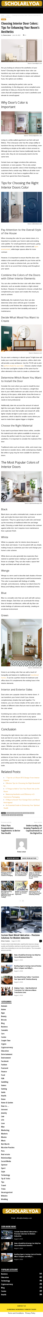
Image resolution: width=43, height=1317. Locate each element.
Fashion (4, 1064)
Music (3, 1140)
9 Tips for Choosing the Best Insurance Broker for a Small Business (21, 874)
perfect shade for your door (14, 366)
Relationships (6, 1158)
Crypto (3, 1044)
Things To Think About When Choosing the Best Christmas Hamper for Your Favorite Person (35, 875)
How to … (5, 1106)
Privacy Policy (30, 1313)
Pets (3, 1151)
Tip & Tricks (5, 1178)
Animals (4, 1006)
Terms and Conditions (16, 1313)
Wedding (4, 1199)
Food (3, 1075)
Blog (3, 1023)
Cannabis (4, 1030)
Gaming (4, 1089)
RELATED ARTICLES (13, 858)
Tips (2, 1182)
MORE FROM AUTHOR (29, 858)
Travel (3, 1185)
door (31, 813)
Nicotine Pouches (7, 1147)
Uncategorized (6, 1192)
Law (2, 1116)
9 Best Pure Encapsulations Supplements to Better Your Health (10, 829)
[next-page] (23, 901)
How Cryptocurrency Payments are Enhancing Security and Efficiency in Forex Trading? (7, 894)
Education (5, 1051)
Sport (3, 1168)
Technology (5, 1175)
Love (3, 1123)
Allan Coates (5, 941)
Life (2, 1120)
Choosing (19, 813)
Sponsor (4, 1164)
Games (3, 1085)
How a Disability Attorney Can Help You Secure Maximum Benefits (27, 956)
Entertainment (6, 1054)
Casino (3, 1037)
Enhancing (5, 815)
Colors (26, 813)
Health (3, 1095)
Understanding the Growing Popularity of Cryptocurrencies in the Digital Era (33, 829)
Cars (2, 1033)
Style (3, 1171)
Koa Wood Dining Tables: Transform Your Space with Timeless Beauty (26, 978)
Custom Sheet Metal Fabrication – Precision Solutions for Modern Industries (20, 936)
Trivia (3, 1189)
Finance (4, 1071)
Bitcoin (4, 1020)
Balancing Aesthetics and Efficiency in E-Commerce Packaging (7, 874)
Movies (4, 1137)
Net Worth (5, 1144)
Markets (4, 1133)
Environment (6, 1057)
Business (4, 1026)
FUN (2, 1078)
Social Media (6, 1161)
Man (2, 1126)
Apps (3, 1013)
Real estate (5, 1154)
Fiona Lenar (7, 35)
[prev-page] (20, 901)
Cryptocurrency (7, 1047)
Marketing (5, 1130)
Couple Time (5, 1040)
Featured (4, 1068)
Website (4, 1196)
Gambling (4, 1082)
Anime (3, 1009)
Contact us (21, 1306)
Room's (20, 815)
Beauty (3, 1016)
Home (2, 15)
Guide (3, 1092)
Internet (4, 1109)
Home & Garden (7, 1102)
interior (13, 815)
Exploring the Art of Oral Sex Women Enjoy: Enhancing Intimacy (35, 893)
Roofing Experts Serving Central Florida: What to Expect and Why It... (28, 967)
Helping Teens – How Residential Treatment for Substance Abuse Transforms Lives (25, 990)
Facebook (4, 1061)
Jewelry (4, 1113)
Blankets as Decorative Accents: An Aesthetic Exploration (21, 893)
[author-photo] (21, 843)
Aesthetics (10, 813)
